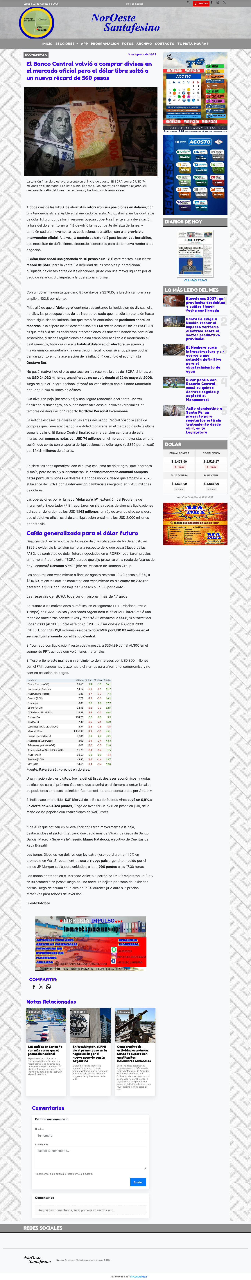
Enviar (138, 1182)
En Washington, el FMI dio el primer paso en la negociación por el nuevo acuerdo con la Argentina (90, 1054)
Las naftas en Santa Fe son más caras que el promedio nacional (45, 1050)
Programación (105, 43)
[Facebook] (213, 4)
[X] (226, 4)
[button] (190, 4)
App (84, 43)
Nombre (39, 1129)
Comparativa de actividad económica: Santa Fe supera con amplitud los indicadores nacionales (134, 1054)
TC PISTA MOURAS (193, 43)
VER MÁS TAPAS (195, 280)
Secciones (65, 43)
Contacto (164, 43)
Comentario (41, 1144)
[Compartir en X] (41, 987)
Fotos (127, 43)
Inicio (47, 43)
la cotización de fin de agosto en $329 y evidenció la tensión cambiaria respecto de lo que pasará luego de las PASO (86, 547)
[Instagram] (219, 4)
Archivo (144, 43)
